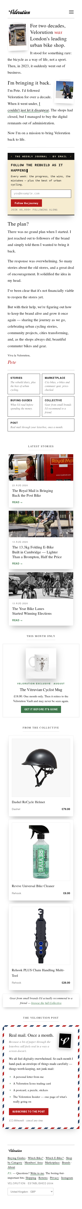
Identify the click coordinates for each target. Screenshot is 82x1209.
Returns (43, 1177)
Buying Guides (17, 1158)
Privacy (54, 1177)
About (11, 1167)
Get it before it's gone (41, 709)
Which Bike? (35, 1158)
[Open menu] (71, 12)
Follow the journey (26, 203)
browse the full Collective (46, 1003)
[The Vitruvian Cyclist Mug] (41, 663)
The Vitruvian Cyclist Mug (41, 689)
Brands (66, 1162)
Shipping (31, 1177)
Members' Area (34, 1162)
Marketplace (52, 1162)
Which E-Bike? (55, 1158)
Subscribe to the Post (28, 1111)
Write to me (37, 1173)
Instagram (67, 1177)
